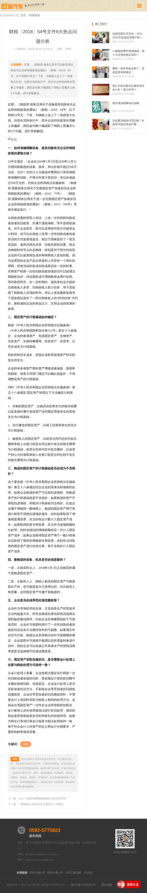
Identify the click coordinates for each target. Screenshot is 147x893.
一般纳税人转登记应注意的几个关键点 (41, 804)
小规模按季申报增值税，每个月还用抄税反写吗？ (128, 52)
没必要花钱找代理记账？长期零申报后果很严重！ (128, 122)
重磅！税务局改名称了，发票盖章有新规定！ (128, 70)
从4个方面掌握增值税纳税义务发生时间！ (43, 798)
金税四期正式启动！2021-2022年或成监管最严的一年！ (128, 35)
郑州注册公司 (55, 872)
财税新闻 (34, 15)
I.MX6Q (87, 872)
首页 (23, 15)
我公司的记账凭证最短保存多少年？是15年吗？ (128, 87)
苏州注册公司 (37, 872)
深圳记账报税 (73, 872)
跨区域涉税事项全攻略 (125, 103)
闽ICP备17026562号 (83, 884)
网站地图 (106, 884)
